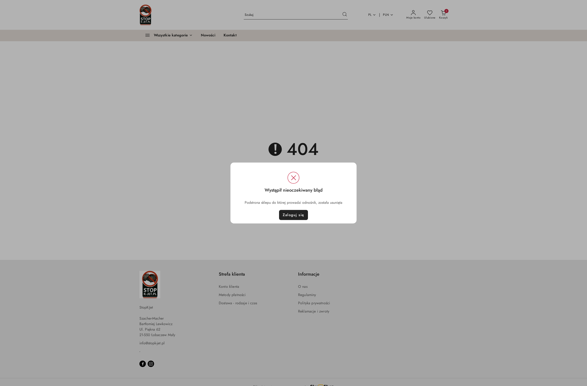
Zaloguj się (293, 214)
